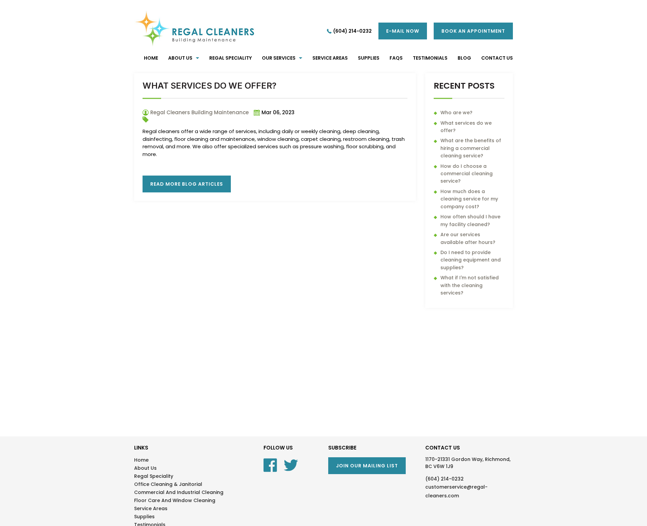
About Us (180, 58)
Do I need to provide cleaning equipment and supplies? (470, 260)
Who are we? (456, 112)
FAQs (396, 58)
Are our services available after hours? (467, 238)
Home (141, 460)
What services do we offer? (466, 127)
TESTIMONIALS (430, 58)
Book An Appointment (473, 31)
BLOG (464, 58)
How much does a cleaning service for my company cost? (469, 199)
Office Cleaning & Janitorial (168, 484)
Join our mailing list (367, 465)
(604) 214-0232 (352, 31)
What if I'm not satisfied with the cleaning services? (469, 285)
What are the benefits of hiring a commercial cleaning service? (470, 148)
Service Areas (330, 58)
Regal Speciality (230, 58)
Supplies (144, 516)
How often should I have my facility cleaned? (470, 220)
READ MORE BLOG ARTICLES (186, 184)
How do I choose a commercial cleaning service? (466, 174)
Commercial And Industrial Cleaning (178, 492)
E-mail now (402, 31)
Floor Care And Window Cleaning (174, 500)
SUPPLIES (368, 58)
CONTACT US (497, 58)
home (151, 58)
